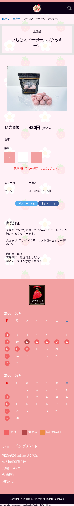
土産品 (16, 18)
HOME (5, 18)
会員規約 (8, 474)
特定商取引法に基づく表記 (20, 455)
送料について (11, 468)
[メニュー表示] (62, 8)
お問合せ (8, 481)
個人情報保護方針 (14, 461)
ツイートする (28, 203)
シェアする (50, 203)
